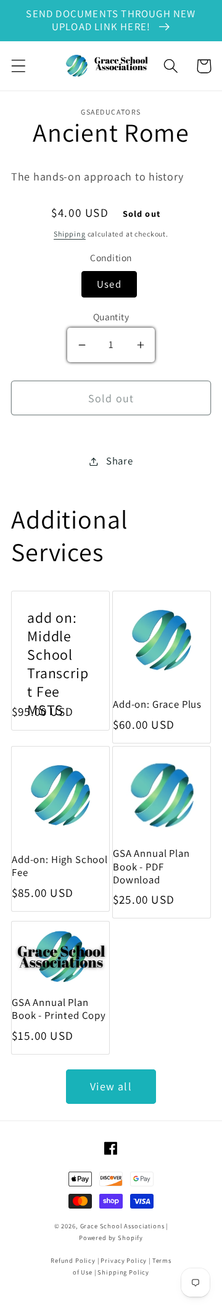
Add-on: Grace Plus (157, 704)
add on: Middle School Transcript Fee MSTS (58, 664)
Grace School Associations (122, 1226)
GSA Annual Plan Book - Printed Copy (59, 1009)
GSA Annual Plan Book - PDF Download (151, 866)
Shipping (70, 233)
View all (111, 1086)
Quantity (111, 316)
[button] (18, 66)
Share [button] (119, 461)
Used (109, 284)
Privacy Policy (124, 1260)
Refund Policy (73, 1260)
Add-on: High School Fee (60, 866)
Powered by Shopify (111, 1237)
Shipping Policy (123, 1272)
